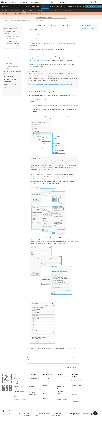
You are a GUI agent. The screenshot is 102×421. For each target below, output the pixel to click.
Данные (11, 20)
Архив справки (51, 34)
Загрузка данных (10, 63)
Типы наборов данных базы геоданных (41, 160)
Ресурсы (44, 6)
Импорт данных (10, 57)
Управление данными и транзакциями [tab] (10, 80)
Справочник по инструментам (37, 10)
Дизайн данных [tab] (9, 76)
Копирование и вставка (36, 47)
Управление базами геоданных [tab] (13, 94)
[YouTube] (10, 389)
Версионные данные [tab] (10, 84)
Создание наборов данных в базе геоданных (13, 37)
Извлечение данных (35, 64)
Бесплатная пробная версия (76, 6)
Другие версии (41, 34)
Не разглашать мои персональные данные (91, 414)
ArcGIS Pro (5, 6)
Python (50, 10)
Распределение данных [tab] (11, 87)
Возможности (36, 6)
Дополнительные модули (57, 6)
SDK (56, 10)
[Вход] (99, 2)
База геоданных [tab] (9, 25)
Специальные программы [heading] (74, 375)
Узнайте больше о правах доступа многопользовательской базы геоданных (50, 84)
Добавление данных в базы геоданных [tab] (11, 32)
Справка (24, 10)
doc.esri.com (37, 13)
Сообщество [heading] (32, 374)
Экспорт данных (10, 60)
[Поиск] (91, 2)
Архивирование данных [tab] (11, 91)
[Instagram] (7, 389)
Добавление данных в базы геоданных (34, 20)
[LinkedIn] (10, 386)
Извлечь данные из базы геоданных (12, 67)
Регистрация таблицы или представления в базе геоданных (12, 51)
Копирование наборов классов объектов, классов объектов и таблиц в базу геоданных (12, 44)
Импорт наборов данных (36, 52)
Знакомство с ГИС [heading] (47, 374)
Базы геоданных (18, 20)
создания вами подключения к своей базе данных (57, 107)
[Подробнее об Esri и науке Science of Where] (7, 379)
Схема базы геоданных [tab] (11, 28)
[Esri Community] (3, 389)
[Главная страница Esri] (4, 2)
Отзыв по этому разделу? (71, 367)
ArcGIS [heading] (16, 374)
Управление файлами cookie (74, 414)
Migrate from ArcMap (65, 10)
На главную (5, 10)
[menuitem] (20, 378)
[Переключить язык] (95, 2)
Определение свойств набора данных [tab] (12, 72)
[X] (7, 386)
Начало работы (15, 10)
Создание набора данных (87, 28)
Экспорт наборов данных (36, 56)
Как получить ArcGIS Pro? (94, 6)
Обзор (27, 6)
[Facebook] (3, 386)
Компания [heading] (59, 374)
